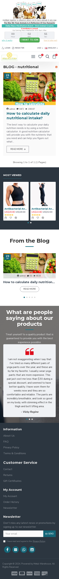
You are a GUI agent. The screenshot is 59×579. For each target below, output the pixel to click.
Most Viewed (12, 175)
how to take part (50, 40)
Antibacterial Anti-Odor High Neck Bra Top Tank (16, 208)
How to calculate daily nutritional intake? (28, 115)
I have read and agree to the (26, 541)
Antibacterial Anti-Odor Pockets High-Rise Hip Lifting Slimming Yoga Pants (43, 208)
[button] (28, 222)
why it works (7, 40)
